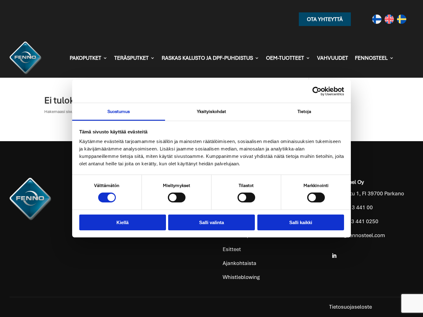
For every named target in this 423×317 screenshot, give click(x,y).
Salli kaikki (300, 222)
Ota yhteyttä (325, 19)
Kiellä (122, 222)
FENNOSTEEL (371, 57)
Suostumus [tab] (118, 111)
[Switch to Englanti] (389, 19)
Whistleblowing (241, 277)
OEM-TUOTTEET (285, 57)
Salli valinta (211, 222)
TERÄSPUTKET (131, 57)
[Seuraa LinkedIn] (334, 256)
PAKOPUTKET (85, 57)
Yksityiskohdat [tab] (211, 111)
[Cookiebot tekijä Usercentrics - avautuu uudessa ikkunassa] (317, 91)
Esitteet (232, 249)
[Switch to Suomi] (377, 19)
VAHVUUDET (332, 57)
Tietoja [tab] (305, 111)
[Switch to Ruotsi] (401, 19)
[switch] (176, 197)
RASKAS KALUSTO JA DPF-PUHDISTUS (207, 57)
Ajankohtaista (239, 263)
